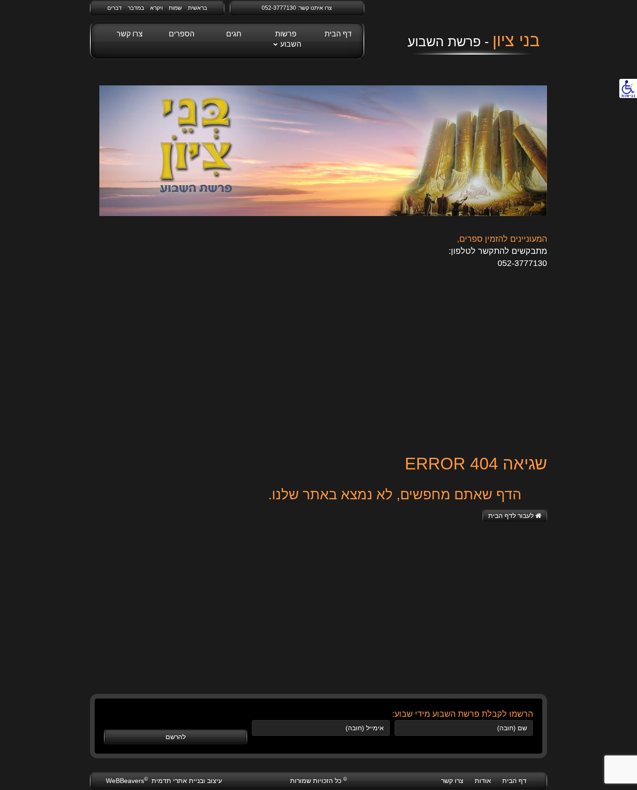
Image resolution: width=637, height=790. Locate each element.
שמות (175, 8)
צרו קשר (130, 34)
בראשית (197, 8)
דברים (114, 8)
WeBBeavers (127, 780)
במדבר (136, 8)
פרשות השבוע (288, 39)
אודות (483, 780)
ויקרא (156, 8)
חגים (234, 34)
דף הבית (338, 34)
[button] (515, 515)
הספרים (181, 34)
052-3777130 (522, 263)
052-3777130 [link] (279, 8)
